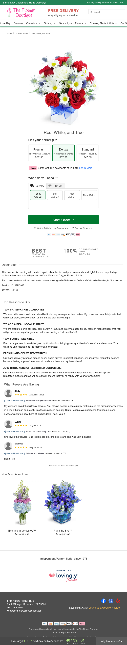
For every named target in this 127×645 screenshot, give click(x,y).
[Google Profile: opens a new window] (110, 600)
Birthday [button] (48, 23)
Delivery (40, 185)
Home (9, 33)
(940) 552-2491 (15, 607)
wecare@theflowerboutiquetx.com (24, 610)
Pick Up (58, 185)
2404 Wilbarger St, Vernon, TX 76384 (26, 604)
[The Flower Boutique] (22, 12)
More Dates (89, 195)
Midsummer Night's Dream (39, 400)
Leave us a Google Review (104, 607)
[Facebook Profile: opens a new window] (103, 600)
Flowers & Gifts (22, 33)
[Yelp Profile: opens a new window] (118, 600)
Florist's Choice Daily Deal (38, 431)
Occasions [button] (32, 23)
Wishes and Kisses (35, 453)
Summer (18, 23)
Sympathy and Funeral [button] (71, 23)
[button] (118, 631)
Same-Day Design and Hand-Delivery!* (25, 2)
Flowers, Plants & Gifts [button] (102, 23)
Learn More (85, 168)
